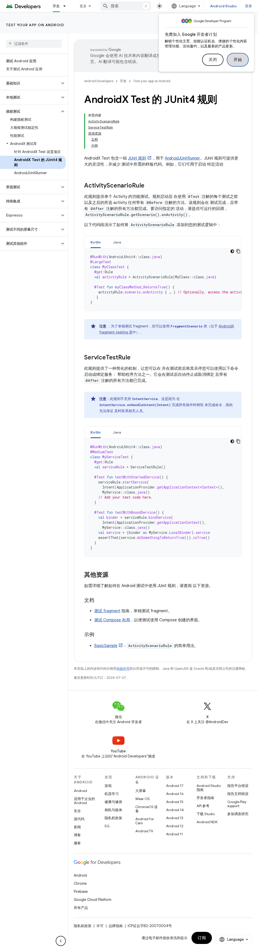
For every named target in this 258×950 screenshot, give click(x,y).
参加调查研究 (237, 814)
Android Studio (223, 6)
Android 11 (174, 834)
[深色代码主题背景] (232, 251)
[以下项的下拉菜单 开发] (67, 6)
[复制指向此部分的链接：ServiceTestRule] (136, 358)
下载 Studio (206, 814)
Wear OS (142, 798)
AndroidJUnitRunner (182, 158)
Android (80, 790)
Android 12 (174, 826)
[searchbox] (34, 44)
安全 (77, 811)
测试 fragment (107, 611)
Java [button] (117, 242)
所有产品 (81, 907)
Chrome (80, 883)
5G (107, 826)
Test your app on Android (35, 25)
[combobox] (126, 6)
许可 (100, 926)
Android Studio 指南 (209, 787)
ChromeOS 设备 (146, 809)
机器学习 (112, 793)
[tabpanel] (162, 279)
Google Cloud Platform (92, 899)
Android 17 (174, 785)
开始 (238, 59)
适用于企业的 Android (84, 800)
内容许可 (123, 668)
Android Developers (98, 81)
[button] (30, 83)
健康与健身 (113, 802)
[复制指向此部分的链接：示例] (99, 635)
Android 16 (175, 793)
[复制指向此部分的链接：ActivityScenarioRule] (149, 186)
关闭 (213, 59)
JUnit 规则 (137, 158)
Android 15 (174, 802)
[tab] (95, 242)
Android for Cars (144, 821)
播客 (77, 843)
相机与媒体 (113, 810)
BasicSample (105, 645)
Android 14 (175, 810)
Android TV (144, 831)
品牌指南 (116, 926)
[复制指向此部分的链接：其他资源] (113, 575)
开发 (56, 6)
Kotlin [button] (95, 242)
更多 (83, 6)
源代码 (79, 819)
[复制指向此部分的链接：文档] (99, 601)
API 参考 (203, 806)
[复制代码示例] (238, 251)
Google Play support (236, 804)
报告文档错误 (237, 793)
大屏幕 (140, 790)
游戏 (108, 785)
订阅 (202, 937)
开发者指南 (205, 797)
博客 (77, 835)
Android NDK (207, 822)
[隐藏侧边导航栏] (61, 941)
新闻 (77, 827)
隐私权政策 (113, 818)
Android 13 (174, 818)
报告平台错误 (237, 785)
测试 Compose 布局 (112, 620)
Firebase (81, 891)
